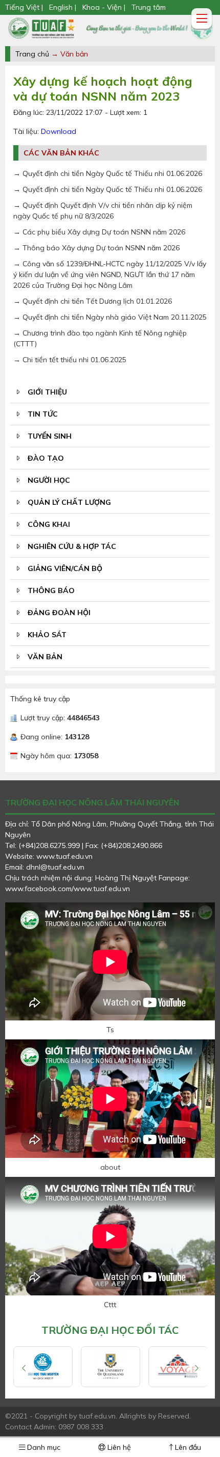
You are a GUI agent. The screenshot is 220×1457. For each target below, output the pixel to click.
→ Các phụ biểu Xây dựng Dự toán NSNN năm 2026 (99, 232)
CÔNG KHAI (49, 524)
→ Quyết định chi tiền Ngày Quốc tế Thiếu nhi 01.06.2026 (107, 173)
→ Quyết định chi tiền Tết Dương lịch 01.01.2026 (92, 301)
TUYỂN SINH (50, 436)
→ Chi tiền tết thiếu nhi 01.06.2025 (69, 359)
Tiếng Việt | (25, 7)
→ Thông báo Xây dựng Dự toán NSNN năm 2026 (96, 247)
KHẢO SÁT (47, 634)
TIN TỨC (43, 414)
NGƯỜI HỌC (49, 480)
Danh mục (42, 1447)
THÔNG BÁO (51, 590)
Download (58, 131)
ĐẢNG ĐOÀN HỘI (59, 612)
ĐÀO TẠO (46, 458)
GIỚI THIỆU (47, 392)
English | (62, 7)
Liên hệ (118, 1447)
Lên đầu (187, 1447)
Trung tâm (148, 7)
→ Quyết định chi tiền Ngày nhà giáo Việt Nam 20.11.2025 (110, 317)
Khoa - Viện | (103, 7)
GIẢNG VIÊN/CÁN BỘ (65, 568)
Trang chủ (32, 53)
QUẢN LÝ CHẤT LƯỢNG (69, 502)
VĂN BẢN (45, 656)
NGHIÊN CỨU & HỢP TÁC (72, 546)
